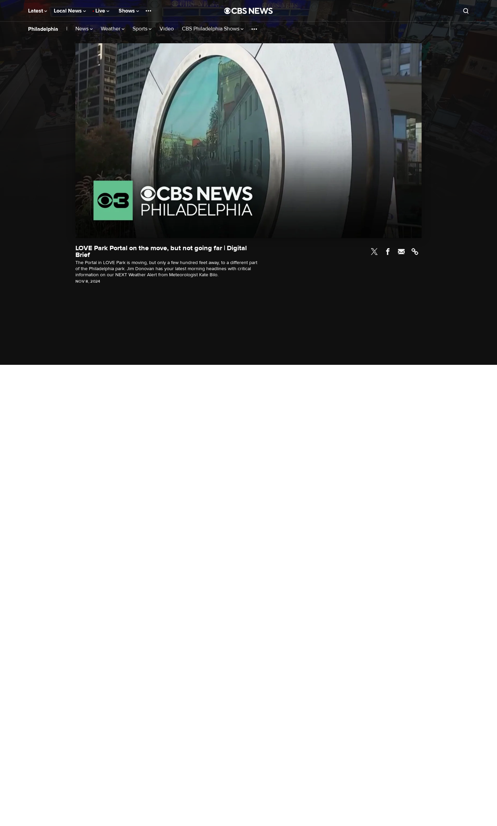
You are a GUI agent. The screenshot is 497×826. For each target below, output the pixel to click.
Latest (36, 11)
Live (100, 10)
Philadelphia (43, 29)
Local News (68, 11)
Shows (127, 11)
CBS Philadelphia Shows (211, 29)
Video (167, 29)
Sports (141, 29)
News (82, 29)
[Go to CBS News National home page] (248, 10)
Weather (111, 29)
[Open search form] (466, 11)
